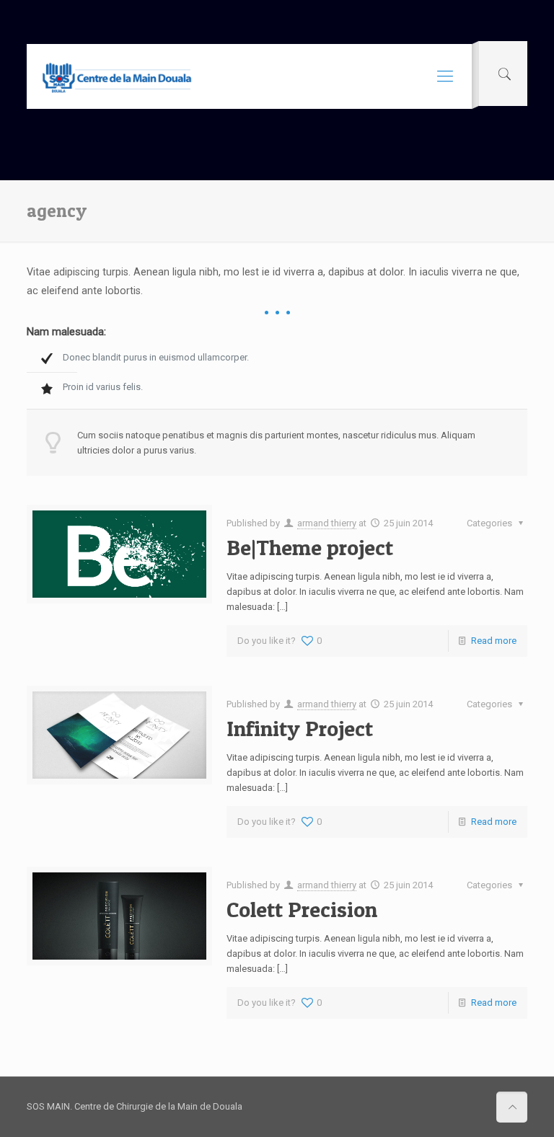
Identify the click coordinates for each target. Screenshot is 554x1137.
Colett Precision (302, 909)
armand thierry (326, 523)
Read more (493, 640)
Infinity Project (300, 728)
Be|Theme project (310, 547)
